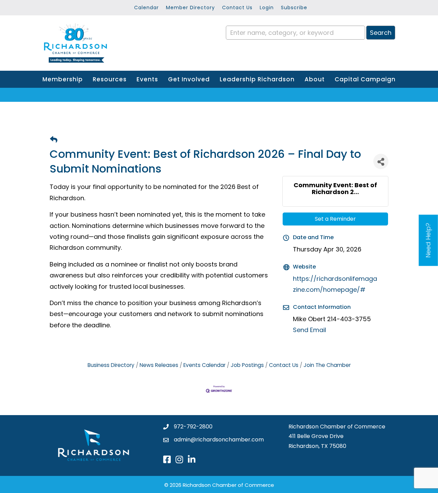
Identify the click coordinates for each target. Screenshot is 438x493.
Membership (62, 79)
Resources (110, 79)
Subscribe (294, 7)
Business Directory (111, 365)
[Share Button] (380, 161)
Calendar (146, 7)
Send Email (309, 330)
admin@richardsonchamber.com (219, 439)
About (315, 79)
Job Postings (247, 365)
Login (267, 7)
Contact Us (237, 7)
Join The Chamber (327, 365)
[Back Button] (53, 140)
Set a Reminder (335, 219)
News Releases (159, 365)
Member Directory (190, 7)
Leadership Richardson (257, 79)
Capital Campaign (365, 79)
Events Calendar (204, 365)
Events (147, 79)
